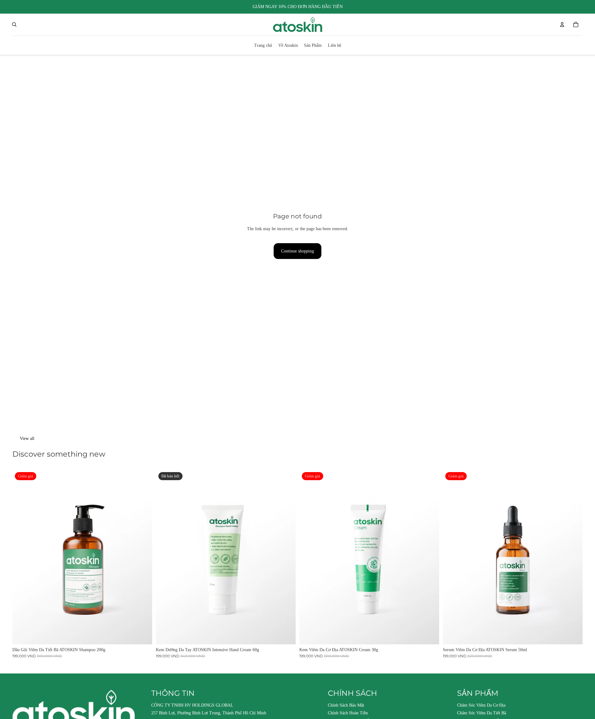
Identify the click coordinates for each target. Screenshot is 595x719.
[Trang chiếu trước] (21, 557)
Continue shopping (297, 251)
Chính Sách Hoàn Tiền (348, 713)
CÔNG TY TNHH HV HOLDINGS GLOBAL (192, 705)
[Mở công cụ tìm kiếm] (14, 24)
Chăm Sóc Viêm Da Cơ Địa (481, 705)
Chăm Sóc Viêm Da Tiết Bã (481, 713)
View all (27, 438)
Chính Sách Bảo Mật (346, 705)
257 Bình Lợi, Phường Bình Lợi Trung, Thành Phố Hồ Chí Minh (208, 713)
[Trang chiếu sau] (143, 557)
